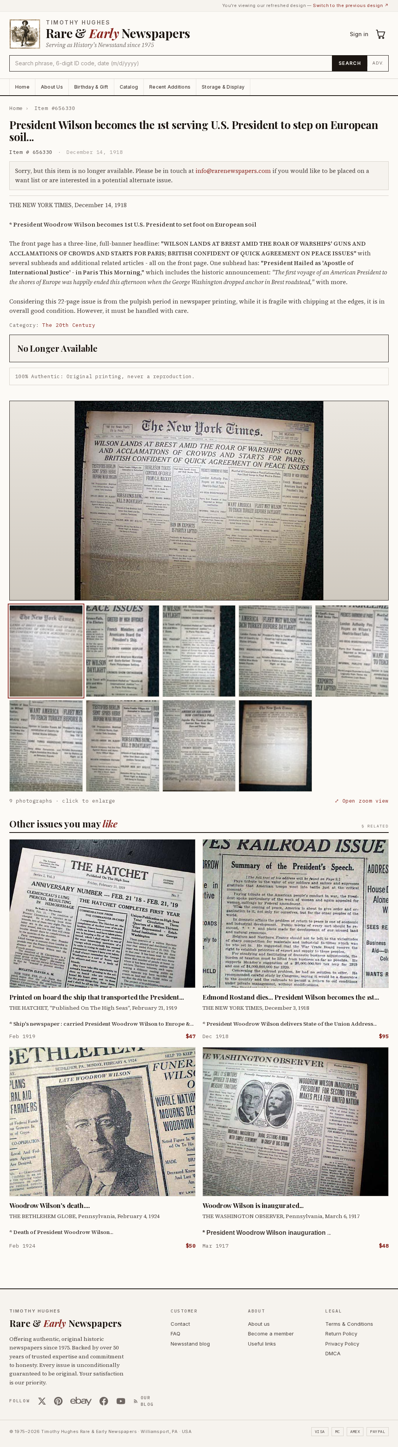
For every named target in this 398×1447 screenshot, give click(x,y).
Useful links (262, 1344)
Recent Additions (169, 87)
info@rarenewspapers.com (233, 171)
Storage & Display (223, 87)
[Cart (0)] (381, 34)
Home (22, 87)
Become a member (271, 1333)
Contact (180, 1324)
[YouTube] (121, 1401)
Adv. (378, 63)
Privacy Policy (342, 1344)
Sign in (359, 34)
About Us (52, 87)
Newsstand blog (190, 1344)
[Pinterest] (58, 1401)
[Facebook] (104, 1401)
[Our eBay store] (81, 1401)
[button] (199, 500)
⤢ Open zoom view (362, 801)
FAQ (175, 1333)
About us (259, 1324)
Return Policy (341, 1333)
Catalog (129, 87)
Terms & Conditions (349, 1324)
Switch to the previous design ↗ (351, 5)
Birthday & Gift (91, 87)
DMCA (332, 1353)
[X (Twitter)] (42, 1401)
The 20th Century (68, 325)
